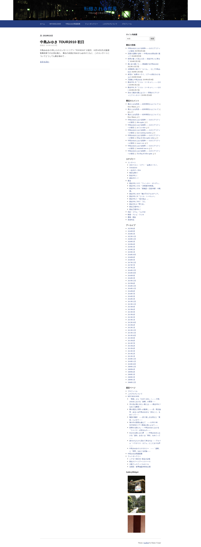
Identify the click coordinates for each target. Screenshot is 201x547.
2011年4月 (131, 348)
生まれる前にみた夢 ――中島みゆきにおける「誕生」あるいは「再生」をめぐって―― (144, 435)
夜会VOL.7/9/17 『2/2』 (137, 201)
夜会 (129, 181)
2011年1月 (131, 356)
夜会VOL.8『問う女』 (137, 204)
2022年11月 (132, 236)
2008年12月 (132, 382)
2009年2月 (131, 377)
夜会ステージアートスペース (140, 461)
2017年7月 (131, 265)
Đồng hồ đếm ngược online (146, 138)
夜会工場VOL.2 (134, 209)
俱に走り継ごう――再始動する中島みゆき (143, 64)
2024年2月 (131, 234)
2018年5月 (131, 260)
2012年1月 (131, 327)
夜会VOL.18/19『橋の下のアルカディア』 (144, 194)
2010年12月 (132, 359)
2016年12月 (132, 270)
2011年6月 (131, 346)
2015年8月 (131, 283)
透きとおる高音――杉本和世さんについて (143, 104)
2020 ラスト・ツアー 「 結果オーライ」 (143, 165)
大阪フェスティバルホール (139, 464)
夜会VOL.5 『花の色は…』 (139, 199)
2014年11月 (132, 288)
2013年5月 (131, 312)
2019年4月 (131, 244)
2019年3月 (131, 247)
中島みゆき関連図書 (73, 24)
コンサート (132, 162)
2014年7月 (131, 294)
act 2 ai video (141, 127)
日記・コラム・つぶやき (137, 212)
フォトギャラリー (91, 24)
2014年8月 (131, 291)
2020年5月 (131, 241)
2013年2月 (131, 317)
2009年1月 (131, 380)
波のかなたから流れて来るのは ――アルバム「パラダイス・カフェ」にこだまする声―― (145, 443)
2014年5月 (131, 296)
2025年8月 (131, 228)
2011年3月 (131, 351)
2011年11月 (132, 333)
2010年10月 (132, 364)
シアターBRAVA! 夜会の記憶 (139, 459)
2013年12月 (132, 301)
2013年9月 (131, 307)
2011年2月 (131, 353)
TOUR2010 (133, 168)
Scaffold (146, 543)
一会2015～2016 (135, 170)
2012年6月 (131, 325)
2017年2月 (131, 267)
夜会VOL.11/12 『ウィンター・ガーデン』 (144, 183)
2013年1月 (131, 320)
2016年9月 (131, 275)
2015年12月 (132, 280)
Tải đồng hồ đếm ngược (144, 153)
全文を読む (44, 62)
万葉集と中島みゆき (135, 79)
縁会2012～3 (133, 178)
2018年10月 (132, 254)
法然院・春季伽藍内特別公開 (140, 467)
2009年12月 (132, 366)
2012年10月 (132, 322)
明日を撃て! (133, 173)
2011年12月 (132, 330)
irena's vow (140, 143)
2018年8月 (131, 257)
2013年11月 (132, 304)
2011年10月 (132, 335)
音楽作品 (131, 220)
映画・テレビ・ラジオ (136, 214)
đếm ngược (140, 122)
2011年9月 (131, 338)
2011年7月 (131, 343)
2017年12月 (132, 262)
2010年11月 (132, 361)
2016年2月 (131, 278)
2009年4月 (131, 372)
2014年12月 (132, 286)
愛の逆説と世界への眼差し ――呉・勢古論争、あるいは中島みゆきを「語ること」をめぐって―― (145, 412)
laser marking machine (144, 133)
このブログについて (110, 24)
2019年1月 (131, 252)
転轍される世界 (100, 8)
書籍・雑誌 (132, 217)
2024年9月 (131, 231)
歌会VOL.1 (133, 175)
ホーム (42, 24)
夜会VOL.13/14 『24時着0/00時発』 (142, 186)
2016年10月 (132, 273)
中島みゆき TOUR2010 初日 (62, 42)
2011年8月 (131, 340)
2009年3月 (131, 374)
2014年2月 (131, 299)
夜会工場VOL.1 (134, 206)
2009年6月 (131, 369)
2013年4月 (131, 314)
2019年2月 (131, 249)
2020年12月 (132, 239)
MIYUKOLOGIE (55, 24)
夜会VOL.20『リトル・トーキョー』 (142, 196)
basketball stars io (142, 148)
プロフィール (127, 24)
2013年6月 (131, 309)
